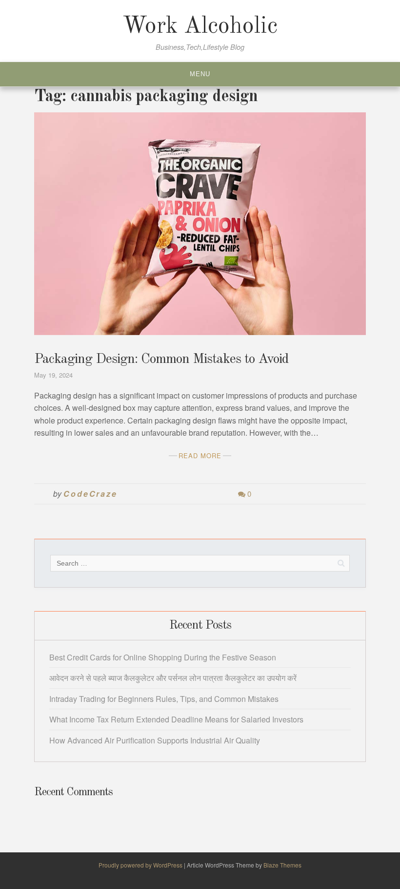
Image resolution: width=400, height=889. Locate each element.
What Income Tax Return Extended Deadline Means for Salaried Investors (176, 719)
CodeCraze (90, 493)
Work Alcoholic (200, 26)
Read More (200, 455)
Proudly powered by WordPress (141, 865)
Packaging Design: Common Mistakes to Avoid (161, 359)
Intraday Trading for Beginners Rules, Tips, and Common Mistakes (164, 698)
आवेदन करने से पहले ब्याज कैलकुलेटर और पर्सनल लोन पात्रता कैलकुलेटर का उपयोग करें (173, 677)
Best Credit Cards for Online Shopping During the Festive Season (162, 657)
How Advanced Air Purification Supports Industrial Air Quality (154, 740)
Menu (200, 74)
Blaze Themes (282, 865)
